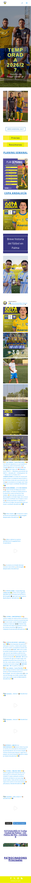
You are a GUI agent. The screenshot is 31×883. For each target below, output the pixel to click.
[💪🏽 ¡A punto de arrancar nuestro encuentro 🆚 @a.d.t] (15, 370)
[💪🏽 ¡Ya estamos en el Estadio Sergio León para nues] (15, 396)
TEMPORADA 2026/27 (15, 60)
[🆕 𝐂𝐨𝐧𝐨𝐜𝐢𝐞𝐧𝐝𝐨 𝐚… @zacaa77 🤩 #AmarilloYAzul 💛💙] (15, 731)
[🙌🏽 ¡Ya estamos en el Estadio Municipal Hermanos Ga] (15, 576)
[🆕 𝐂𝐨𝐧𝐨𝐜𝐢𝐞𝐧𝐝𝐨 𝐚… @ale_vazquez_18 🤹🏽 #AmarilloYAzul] (15, 808)
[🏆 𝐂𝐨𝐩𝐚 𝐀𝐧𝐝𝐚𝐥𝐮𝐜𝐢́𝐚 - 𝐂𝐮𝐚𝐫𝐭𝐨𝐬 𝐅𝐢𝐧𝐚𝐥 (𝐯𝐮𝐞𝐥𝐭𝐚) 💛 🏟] (15, 473)
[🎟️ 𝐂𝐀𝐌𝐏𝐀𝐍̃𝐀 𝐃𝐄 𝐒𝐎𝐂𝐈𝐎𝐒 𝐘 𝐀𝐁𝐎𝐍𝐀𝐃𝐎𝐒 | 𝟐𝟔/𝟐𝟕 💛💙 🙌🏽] (15, 653)
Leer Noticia (15, 283)
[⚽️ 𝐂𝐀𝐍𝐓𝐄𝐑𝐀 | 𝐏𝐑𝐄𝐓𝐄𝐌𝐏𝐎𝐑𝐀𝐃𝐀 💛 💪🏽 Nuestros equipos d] (15, 628)
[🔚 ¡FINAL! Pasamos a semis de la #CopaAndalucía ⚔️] (15, 345)
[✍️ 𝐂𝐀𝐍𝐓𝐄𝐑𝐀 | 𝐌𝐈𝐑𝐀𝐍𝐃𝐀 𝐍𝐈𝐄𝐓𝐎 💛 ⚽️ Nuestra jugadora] (15, 782)
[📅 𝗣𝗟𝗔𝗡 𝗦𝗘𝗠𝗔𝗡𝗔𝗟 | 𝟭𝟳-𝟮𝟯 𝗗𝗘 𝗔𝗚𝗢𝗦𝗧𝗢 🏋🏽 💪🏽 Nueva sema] (15, 499)
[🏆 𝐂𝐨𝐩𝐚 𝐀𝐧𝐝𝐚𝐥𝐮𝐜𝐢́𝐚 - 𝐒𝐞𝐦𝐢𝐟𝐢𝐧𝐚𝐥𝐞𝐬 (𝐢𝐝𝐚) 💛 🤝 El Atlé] (15, 319)
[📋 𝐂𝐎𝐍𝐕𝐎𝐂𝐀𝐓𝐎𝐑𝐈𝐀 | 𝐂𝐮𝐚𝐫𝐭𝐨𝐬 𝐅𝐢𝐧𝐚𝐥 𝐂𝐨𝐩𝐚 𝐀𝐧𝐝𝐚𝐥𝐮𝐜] (15, 422)
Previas (15, 137)
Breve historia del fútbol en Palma (15, 243)
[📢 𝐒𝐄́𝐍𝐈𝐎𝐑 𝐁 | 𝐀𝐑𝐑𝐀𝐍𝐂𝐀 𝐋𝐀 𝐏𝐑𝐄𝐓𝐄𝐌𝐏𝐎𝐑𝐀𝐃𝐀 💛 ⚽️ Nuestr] (15, 756)
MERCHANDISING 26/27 (15, 129)
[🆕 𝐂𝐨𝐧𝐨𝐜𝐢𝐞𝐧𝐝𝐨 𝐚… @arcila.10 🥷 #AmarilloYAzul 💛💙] (15, 705)
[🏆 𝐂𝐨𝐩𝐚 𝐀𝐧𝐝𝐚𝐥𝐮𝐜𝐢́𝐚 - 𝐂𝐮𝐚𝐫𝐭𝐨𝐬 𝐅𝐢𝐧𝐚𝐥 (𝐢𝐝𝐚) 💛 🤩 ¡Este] (15, 679)
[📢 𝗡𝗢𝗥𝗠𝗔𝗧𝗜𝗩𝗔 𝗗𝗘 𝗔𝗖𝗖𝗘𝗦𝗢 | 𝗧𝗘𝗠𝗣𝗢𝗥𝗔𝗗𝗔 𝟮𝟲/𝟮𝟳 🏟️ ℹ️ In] (15, 448)
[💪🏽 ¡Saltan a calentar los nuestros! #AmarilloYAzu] (15, 551)
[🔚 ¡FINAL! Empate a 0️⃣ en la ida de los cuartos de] (15, 525)
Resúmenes (15, 144)
